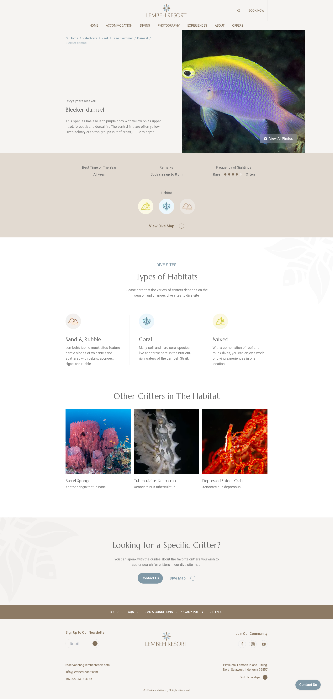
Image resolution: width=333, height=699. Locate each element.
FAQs (130, 612)
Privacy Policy (192, 612)
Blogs (114, 612)
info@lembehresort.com (82, 672)
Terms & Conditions (157, 612)
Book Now (256, 10)
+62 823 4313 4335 (79, 679)
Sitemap (216, 612)
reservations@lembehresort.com (88, 665)
